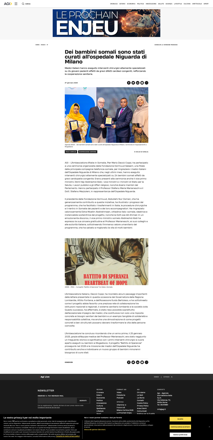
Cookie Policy (142, 403)
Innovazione (151, 3)
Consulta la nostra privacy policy (67, 436)
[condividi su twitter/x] (133, 83)
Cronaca (114, 3)
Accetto (180, 419)
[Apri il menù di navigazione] (16, 3)
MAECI (43, 44)
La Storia (140, 398)
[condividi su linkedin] (137, 83)
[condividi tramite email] (142, 83)
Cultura (187, 3)
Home (37, 44)
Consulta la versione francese (166, 44)
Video (119, 392)
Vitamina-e (121, 405)
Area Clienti (142, 408)
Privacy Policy (142, 406)
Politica (140, 3)
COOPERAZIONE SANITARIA (87, 152)
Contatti (140, 400)
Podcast (120, 398)
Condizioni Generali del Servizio (49, 407)
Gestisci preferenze (180, 435)
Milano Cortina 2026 (125, 410)
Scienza (169, 3)
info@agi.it (161, 409)
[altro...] (146, 83)
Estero (122, 3)
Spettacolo (197, 3)
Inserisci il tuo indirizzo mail (51, 395)
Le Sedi (140, 395)
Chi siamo (141, 392)
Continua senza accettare (180, 427)
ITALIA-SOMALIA (71, 152)
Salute (161, 3)
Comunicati (142, 411)
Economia (131, 3)
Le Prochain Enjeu (124, 413)
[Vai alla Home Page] (8, 3)
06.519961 (164, 405)
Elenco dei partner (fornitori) (94, 430)
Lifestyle (178, 3)
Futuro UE (121, 407)
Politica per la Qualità (146, 414)
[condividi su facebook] (129, 83)
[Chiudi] (209, 426)
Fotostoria (121, 395)
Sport (206, 3)
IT (47, 44)
